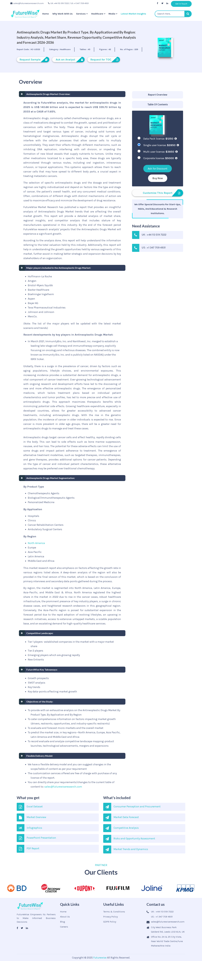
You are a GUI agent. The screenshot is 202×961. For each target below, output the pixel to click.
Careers (64, 926)
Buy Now (157, 178)
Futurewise (99, 957)
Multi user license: (158, 151)
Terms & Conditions (114, 911)
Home (45, 13)
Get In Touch (181, 4)
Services (81, 13)
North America (36, 543)
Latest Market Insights (133, 13)
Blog (62, 921)
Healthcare (97, 13)
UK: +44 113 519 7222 (59, 3)
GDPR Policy (109, 921)
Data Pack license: (158, 138)
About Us (65, 916)
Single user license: (159, 145)
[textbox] (173, 14)
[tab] (157, 95)
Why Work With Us (62, 13)
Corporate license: (158, 158)
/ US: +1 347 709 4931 (79, 3)
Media (112, 13)
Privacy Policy (110, 916)
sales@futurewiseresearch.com (28, 3)
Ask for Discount (157, 168)
